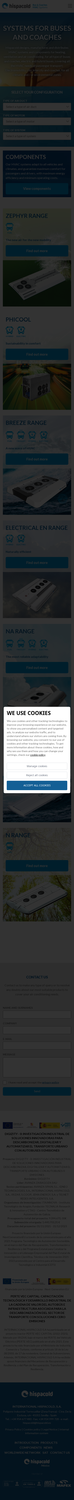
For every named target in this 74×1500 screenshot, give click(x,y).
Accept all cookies (37, 785)
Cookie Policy (37, 754)
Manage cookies (37, 766)
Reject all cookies (37, 775)
